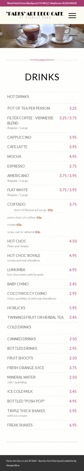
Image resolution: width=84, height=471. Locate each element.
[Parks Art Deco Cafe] (34, 15)
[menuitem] (70, 15)
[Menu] (70, 15)
